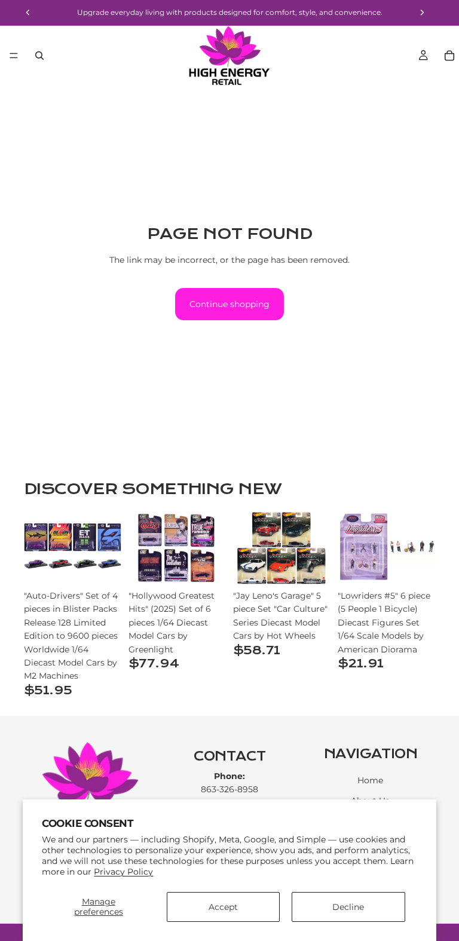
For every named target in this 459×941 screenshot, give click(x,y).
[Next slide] (108, 548)
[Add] (103, 566)
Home (370, 780)
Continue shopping (229, 304)
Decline (348, 907)
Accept (223, 907)
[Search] (39, 55)
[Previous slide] (37, 548)
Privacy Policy (123, 871)
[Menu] (13, 55)
